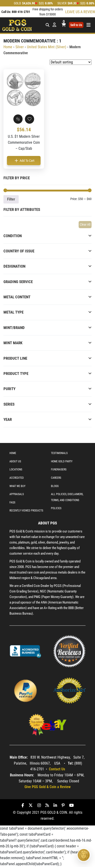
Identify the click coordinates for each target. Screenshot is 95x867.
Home (7, 47)
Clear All (85, 224)
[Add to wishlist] (29, 119)
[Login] (54, 25)
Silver (19, 47)
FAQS (12, 502)
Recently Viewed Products (26, 510)
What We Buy (17, 486)
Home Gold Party (61, 461)
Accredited (16, 477)
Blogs (55, 486)
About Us (15, 461)
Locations (15, 469)
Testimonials (59, 453)
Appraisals (16, 494)
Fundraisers (58, 469)
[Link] (25, 651)
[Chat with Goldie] (83, 855)
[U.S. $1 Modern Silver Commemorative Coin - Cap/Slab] (24, 89)
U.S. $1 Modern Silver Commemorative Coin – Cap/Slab (24, 142)
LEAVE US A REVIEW (80, 12)
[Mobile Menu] (48, 25)
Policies (56, 508)
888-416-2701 (21, 12)
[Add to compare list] (18, 119)
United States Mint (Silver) (46, 47)
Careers (56, 477)
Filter (11, 199)
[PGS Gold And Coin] (17, 24)
